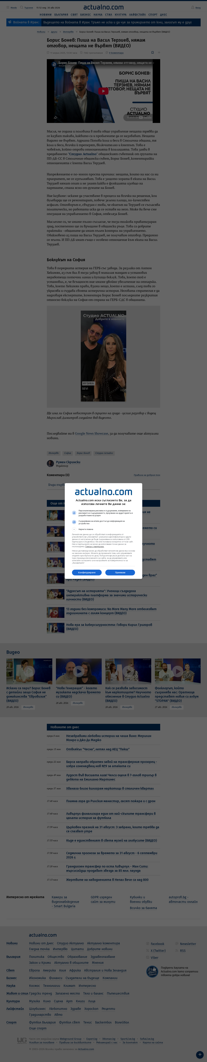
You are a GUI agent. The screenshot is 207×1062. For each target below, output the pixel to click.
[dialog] (103, 531)
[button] (103, 529)
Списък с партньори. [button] (94, 546)
